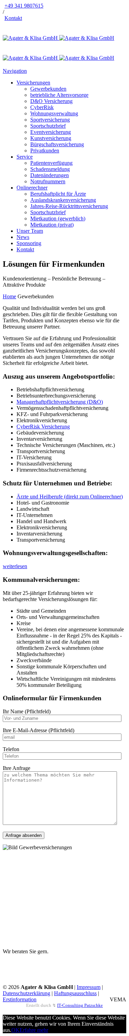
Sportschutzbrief (48, 126)
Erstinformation (19, 999)
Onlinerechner (32, 188)
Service (25, 157)
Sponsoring (29, 243)
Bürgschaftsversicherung (57, 144)
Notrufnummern (47, 181)
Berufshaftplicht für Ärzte (58, 194)
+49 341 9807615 (23, 6)
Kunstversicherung (50, 138)
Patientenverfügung (51, 163)
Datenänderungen (49, 175)
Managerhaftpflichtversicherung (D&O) (60, 402)
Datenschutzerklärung (26, 993)
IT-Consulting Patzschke (80, 1005)
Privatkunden (44, 150)
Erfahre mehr (34, 1030)
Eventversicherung (50, 132)
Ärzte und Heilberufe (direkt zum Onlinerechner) (70, 496)
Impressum (88, 987)
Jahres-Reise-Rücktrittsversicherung (69, 206)
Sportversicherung (50, 120)
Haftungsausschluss (75, 993)
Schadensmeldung (50, 169)
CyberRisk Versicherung (43, 426)
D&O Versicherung (51, 101)
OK (15, 1030)
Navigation (15, 71)
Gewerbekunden (48, 89)
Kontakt (13, 18)
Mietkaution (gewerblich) (57, 218)
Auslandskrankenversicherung (63, 200)
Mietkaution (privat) (52, 225)
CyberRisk (42, 107)
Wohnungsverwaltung (54, 113)
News (23, 237)
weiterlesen (15, 566)
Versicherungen (33, 82)
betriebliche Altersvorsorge (59, 95)
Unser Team (30, 231)
